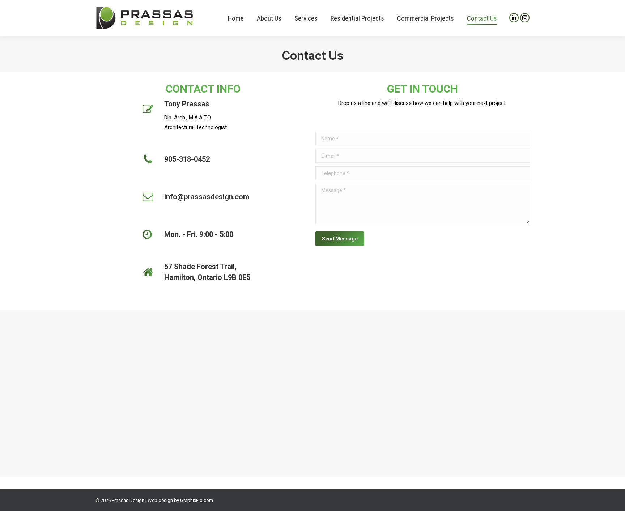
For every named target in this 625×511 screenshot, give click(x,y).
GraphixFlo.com (196, 500)
